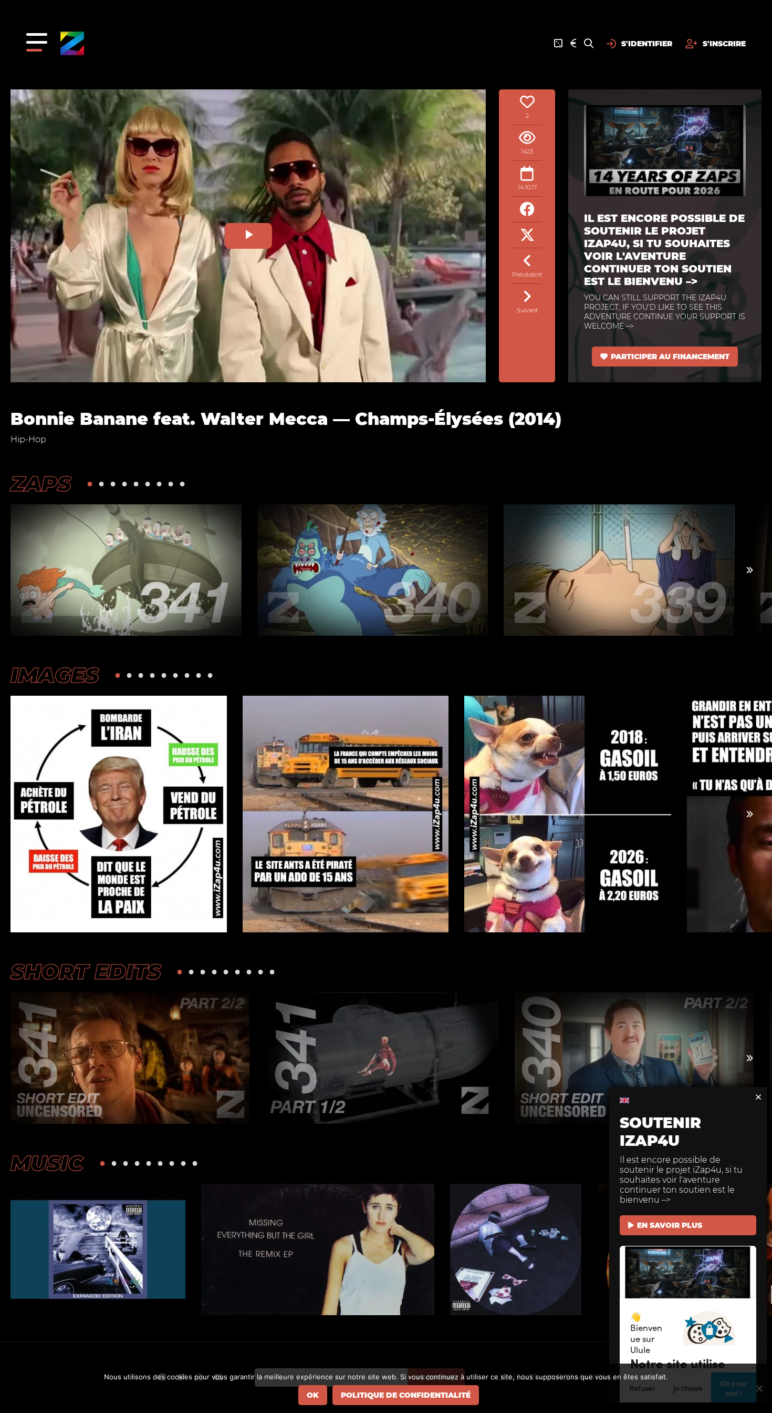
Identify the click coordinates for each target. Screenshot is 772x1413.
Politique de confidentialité (406, 1395)
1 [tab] (90, 483)
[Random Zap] (558, 43)
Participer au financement (670, 356)
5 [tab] (136, 483)
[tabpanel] (126, 570)
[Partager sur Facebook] (527, 209)
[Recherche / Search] (588, 43)
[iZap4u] (72, 43)
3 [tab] (113, 483)
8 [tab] (171, 483)
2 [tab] (101, 483)
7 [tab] (159, 483)
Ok (313, 1395)
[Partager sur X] (527, 235)
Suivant (527, 310)
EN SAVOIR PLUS (669, 1225)
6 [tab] (147, 483)
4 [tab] (124, 483)
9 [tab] (182, 483)
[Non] (759, 1388)
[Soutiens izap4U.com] (573, 43)
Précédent (527, 274)
